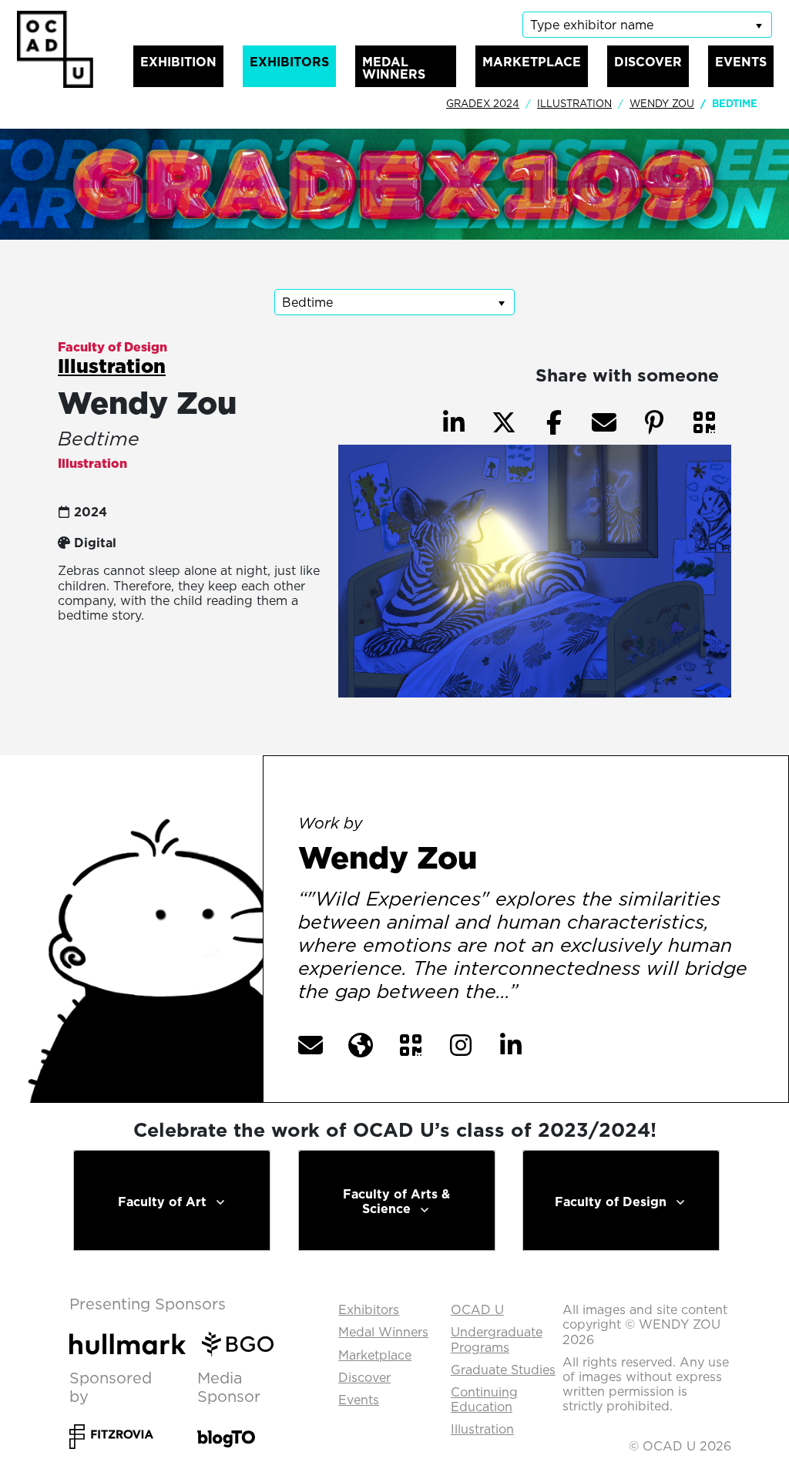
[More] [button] (554, 992)
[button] (704, 422)
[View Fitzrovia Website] (111, 1428)
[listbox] (647, 25)
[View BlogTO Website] (226, 1428)
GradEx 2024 (482, 103)
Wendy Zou (662, 103)
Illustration (574, 103)
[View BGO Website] (244, 1342)
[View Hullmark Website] (133, 1342)
